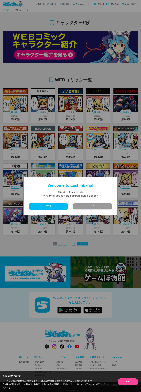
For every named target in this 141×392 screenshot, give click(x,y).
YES (48, 206)
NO (92, 206)
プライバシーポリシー (94, 384)
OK (128, 381)
